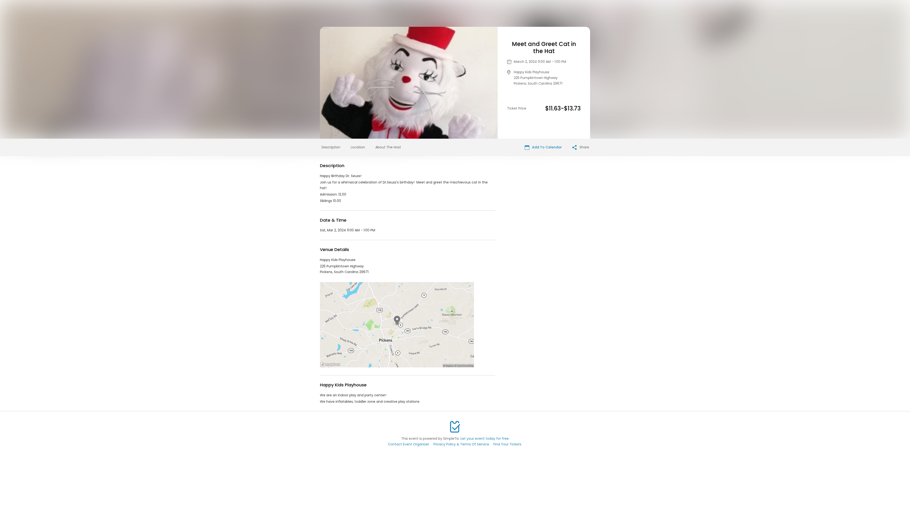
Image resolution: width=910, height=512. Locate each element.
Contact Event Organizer (408, 444)
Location (358, 147)
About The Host (388, 147)
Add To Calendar (546, 147)
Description (331, 147)
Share (584, 147)
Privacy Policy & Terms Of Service (461, 444)
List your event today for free (484, 438)
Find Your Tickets (507, 444)
